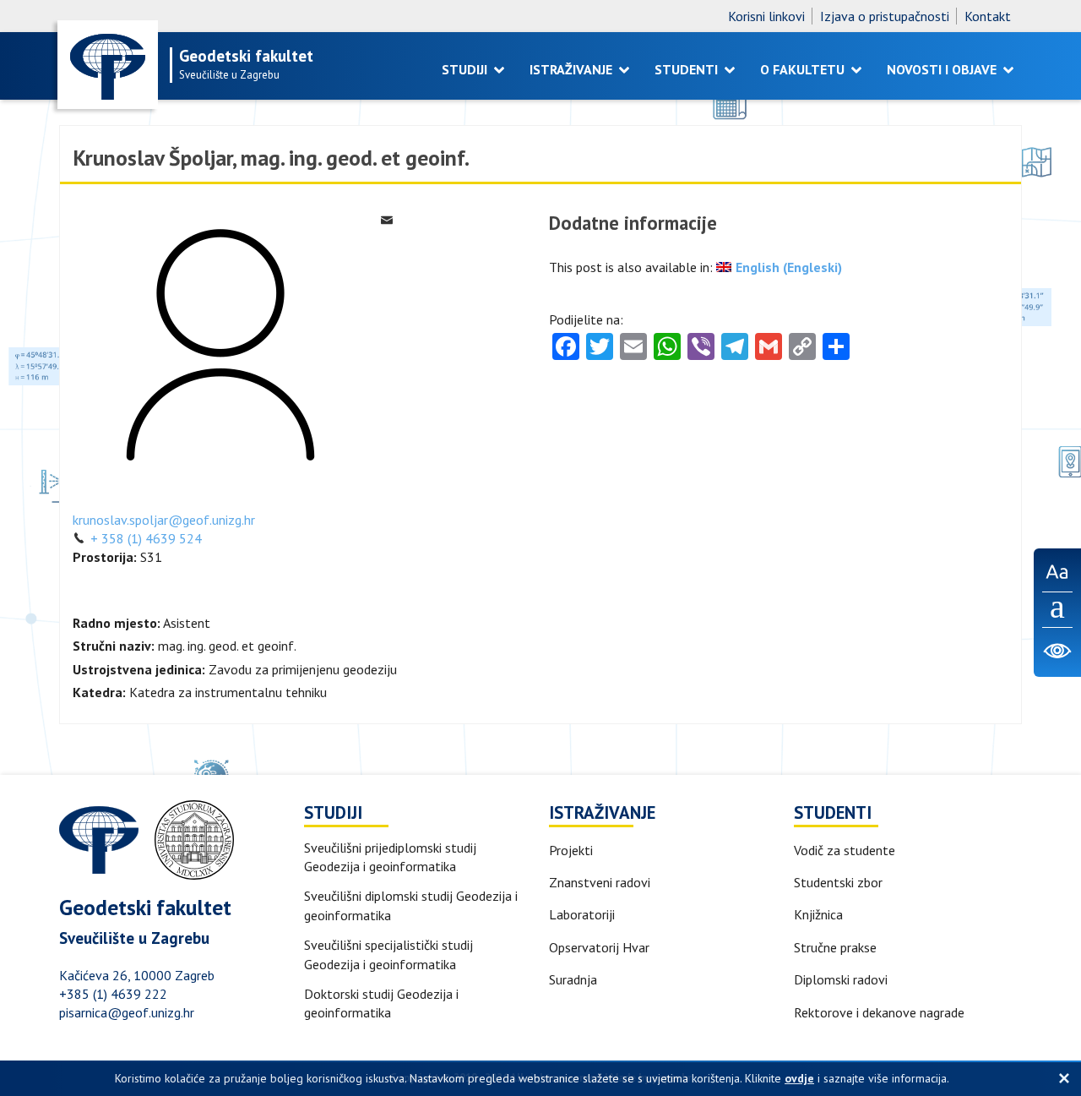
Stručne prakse (835, 947)
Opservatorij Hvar (599, 947)
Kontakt (987, 16)
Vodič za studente (844, 850)
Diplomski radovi (841, 979)
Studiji (466, 69)
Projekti (571, 850)
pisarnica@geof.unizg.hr (126, 1012)
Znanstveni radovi (599, 882)
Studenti (688, 69)
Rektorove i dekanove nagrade (879, 1012)
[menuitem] (779, 267)
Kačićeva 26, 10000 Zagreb (137, 975)
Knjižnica (818, 914)
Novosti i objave (943, 69)
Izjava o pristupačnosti (884, 16)
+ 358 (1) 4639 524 (144, 538)
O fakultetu (804, 69)
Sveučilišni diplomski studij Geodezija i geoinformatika (411, 905)
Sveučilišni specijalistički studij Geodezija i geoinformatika (388, 954)
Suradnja (573, 979)
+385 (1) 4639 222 (113, 993)
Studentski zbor (838, 882)
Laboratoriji (582, 914)
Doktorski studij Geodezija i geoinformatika (381, 1003)
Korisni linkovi (766, 16)
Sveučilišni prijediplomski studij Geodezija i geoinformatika (390, 857)
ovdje (799, 1078)
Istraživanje (573, 69)
